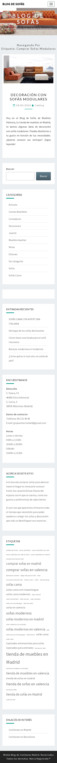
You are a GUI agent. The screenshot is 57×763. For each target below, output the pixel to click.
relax (39, 575)
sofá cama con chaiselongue (15, 635)
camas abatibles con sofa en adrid (18, 555)
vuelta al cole (10, 700)
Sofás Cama (15, 275)
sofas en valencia (15, 607)
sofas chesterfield (12, 599)
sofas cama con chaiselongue (22, 589)
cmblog (39, 105)
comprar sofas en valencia (27, 569)
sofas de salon (28, 603)
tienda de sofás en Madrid (24, 694)
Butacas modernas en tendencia (26, 349)
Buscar (10, 168)
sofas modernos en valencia (25, 629)
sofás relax (10, 639)
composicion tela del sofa (15, 559)
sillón (36, 580)
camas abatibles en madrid (40, 555)
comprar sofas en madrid (23, 563)
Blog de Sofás (13, 4)
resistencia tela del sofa (14, 580)
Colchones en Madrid (20, 729)
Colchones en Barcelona (22, 736)
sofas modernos (19, 613)
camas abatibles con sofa (40, 550)
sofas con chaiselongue (14, 603)
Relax (12, 247)
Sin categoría (16, 261)
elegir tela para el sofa (28, 575)
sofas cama (14, 584)
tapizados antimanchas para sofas (25, 643)
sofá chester (30, 635)
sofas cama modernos (18, 594)
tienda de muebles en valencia (27, 673)
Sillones (13, 254)
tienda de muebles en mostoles (17, 668)
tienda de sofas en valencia (27, 683)
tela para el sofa (40, 648)
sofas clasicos (24, 599)
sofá (47, 630)
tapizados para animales (19, 647)
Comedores (15, 218)
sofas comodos (35, 599)
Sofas (12, 268)
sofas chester (36, 595)
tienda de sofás (11, 690)
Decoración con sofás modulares (28, 97)
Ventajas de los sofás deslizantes (26, 330)
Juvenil (12, 233)
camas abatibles (25, 550)
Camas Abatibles (18, 211)
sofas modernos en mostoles (16, 624)
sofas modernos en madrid (25, 619)
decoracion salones (12, 575)
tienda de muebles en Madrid (27, 658)
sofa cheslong (44, 580)
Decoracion (15, 226)
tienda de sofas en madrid (20, 678)
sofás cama (42, 634)
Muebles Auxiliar (17, 240)
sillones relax (28, 580)
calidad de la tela (12, 550)
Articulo (13, 204)
